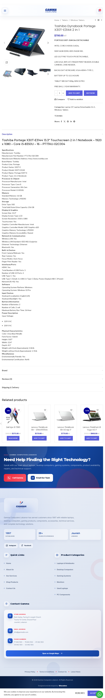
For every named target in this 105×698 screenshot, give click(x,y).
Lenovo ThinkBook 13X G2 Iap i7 (65, 428)
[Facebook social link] (61, 121)
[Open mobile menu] (5, 11)
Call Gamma (17, 478)
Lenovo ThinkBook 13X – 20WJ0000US (39, 428)
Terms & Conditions (46, 672)
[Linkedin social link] (71, 121)
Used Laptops (62, 588)
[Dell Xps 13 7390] (13, 416)
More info (80, 693)
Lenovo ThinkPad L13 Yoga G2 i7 (92, 428)
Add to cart (74, 93)
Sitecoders (63, 686)
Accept (93, 693)
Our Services (11, 576)
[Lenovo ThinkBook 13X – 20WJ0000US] (39, 416)
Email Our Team (43, 478)
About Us (10, 569)
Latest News (75, 672)
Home (56, 20)
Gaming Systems (64, 576)
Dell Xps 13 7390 (13, 427)
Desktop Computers (65, 569)
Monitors (60, 582)
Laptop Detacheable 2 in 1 (84, 107)
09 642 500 (18, 645)
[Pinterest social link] (68, 121)
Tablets (65, 20)
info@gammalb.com (21, 632)
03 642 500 (29, 645)
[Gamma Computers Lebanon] (21, 505)
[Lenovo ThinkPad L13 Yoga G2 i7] (92, 416)
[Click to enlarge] (7, 62)
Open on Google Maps (50, 653)
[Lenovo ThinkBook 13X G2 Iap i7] (65, 416)
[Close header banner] (102, 2)
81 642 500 (39, 642)
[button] (4, 42)
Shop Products (12, 582)
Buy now (90, 93)
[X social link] (64, 121)
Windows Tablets (78, 20)
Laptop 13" (69, 107)
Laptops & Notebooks (65, 563)
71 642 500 (18, 642)
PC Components (63, 595)
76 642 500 (29, 642)
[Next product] (101, 20)
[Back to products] (98, 20)
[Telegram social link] (74, 121)
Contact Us (10, 588)
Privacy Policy (30, 672)
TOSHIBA (58, 116)
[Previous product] (95, 20)
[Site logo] (54, 11)
